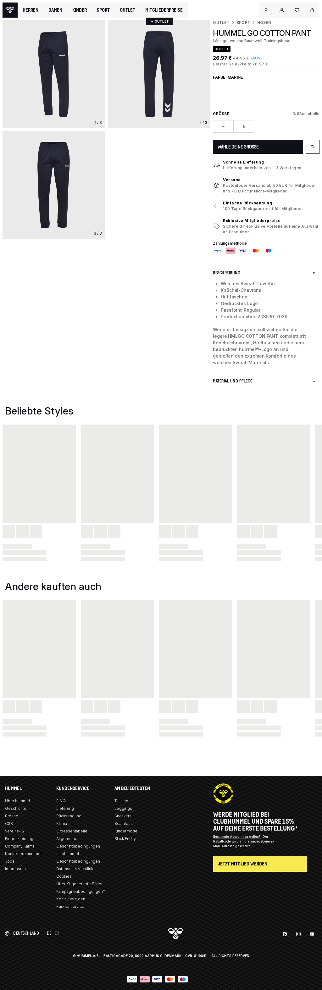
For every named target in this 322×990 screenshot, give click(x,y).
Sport (243, 22)
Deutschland (26, 933)
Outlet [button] (127, 10)
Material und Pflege (233, 381)
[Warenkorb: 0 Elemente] (311, 10)
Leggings (123, 808)
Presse (11, 816)
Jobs (9, 861)
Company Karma (20, 846)
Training (121, 800)
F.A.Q (61, 800)
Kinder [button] (79, 10)
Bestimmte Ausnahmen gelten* (237, 836)
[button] (266, 10)
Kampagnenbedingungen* (80, 891)
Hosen (264, 22)
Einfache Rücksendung (247, 203)
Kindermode (125, 831)
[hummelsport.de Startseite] (10, 10)
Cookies (64, 876)
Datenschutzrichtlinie (75, 868)
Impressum (15, 868)
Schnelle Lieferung (243, 162)
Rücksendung (68, 816)
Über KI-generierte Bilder (79, 884)
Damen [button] (55, 10)
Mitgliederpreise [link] (164, 10)
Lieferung (65, 808)
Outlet (221, 22)
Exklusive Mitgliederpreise (251, 220)
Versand (232, 179)
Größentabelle (305, 113)
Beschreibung (226, 272)
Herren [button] (30, 10)
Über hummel (17, 800)
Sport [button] (103, 10)
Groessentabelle (71, 831)
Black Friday (125, 838)
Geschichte (15, 808)
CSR (9, 823)
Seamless (123, 823)
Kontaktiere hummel (23, 853)
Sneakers (122, 816)
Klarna (61, 823)
